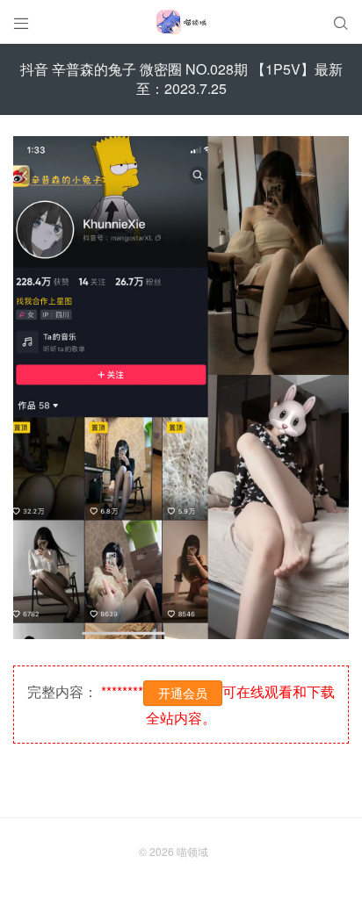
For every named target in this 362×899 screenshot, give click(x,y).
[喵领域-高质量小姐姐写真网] (181, 22)
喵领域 (192, 851)
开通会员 (182, 692)
